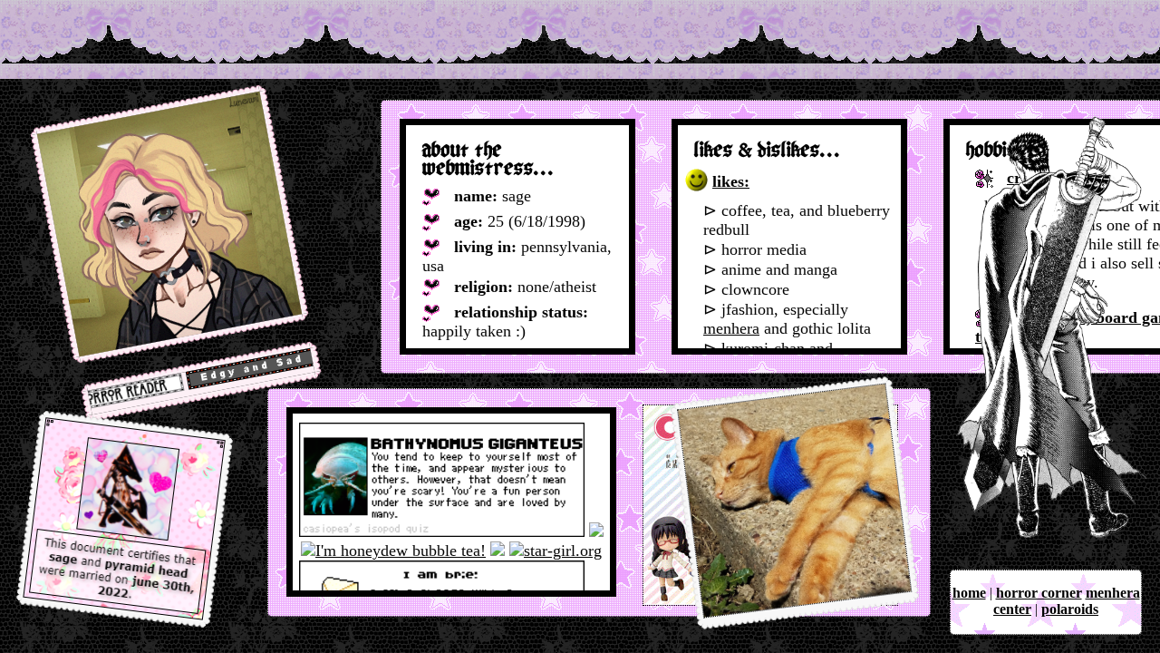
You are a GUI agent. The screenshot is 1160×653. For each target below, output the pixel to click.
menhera (731, 328)
